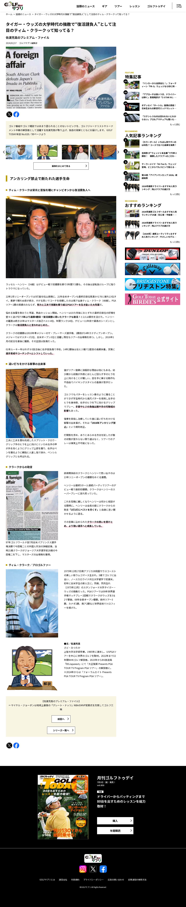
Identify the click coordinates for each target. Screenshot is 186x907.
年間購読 (115, 830)
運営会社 (63, 879)
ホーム (9, 14)
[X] (9, 114)
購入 (115, 821)
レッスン (134, 6)
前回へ (61, 719)
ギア (104, 6)
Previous (4, 152)
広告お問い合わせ (116, 879)
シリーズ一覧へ (61, 730)
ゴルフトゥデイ (156, 6)
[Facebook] (16, 114)
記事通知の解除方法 (137, 879)
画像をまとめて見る (61, 166)
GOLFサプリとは (47, 879)
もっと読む (175, 124)
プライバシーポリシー (93, 879)
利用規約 (75, 879)
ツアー (118, 6)
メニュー (179, 6)
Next (117, 152)
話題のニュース (86, 6)
